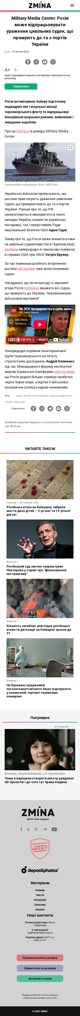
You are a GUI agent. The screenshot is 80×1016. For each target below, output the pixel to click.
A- (16, 69)
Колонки (40, 904)
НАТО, (35, 395)
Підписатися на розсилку (40, 968)
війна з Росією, (23, 395)
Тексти (40, 895)
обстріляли (27, 268)
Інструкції (40, 900)
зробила (11, 249)
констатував (64, 371)
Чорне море (19, 401)
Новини (40, 890)
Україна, (9, 401)
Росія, (69, 395)
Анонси (40, 909)
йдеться (23, 131)
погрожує (31, 288)
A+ (7, 69)
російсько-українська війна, (52, 395)
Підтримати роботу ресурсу (40, 957)
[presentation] (10, 750)
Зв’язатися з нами (40, 978)
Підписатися (21, 86)
